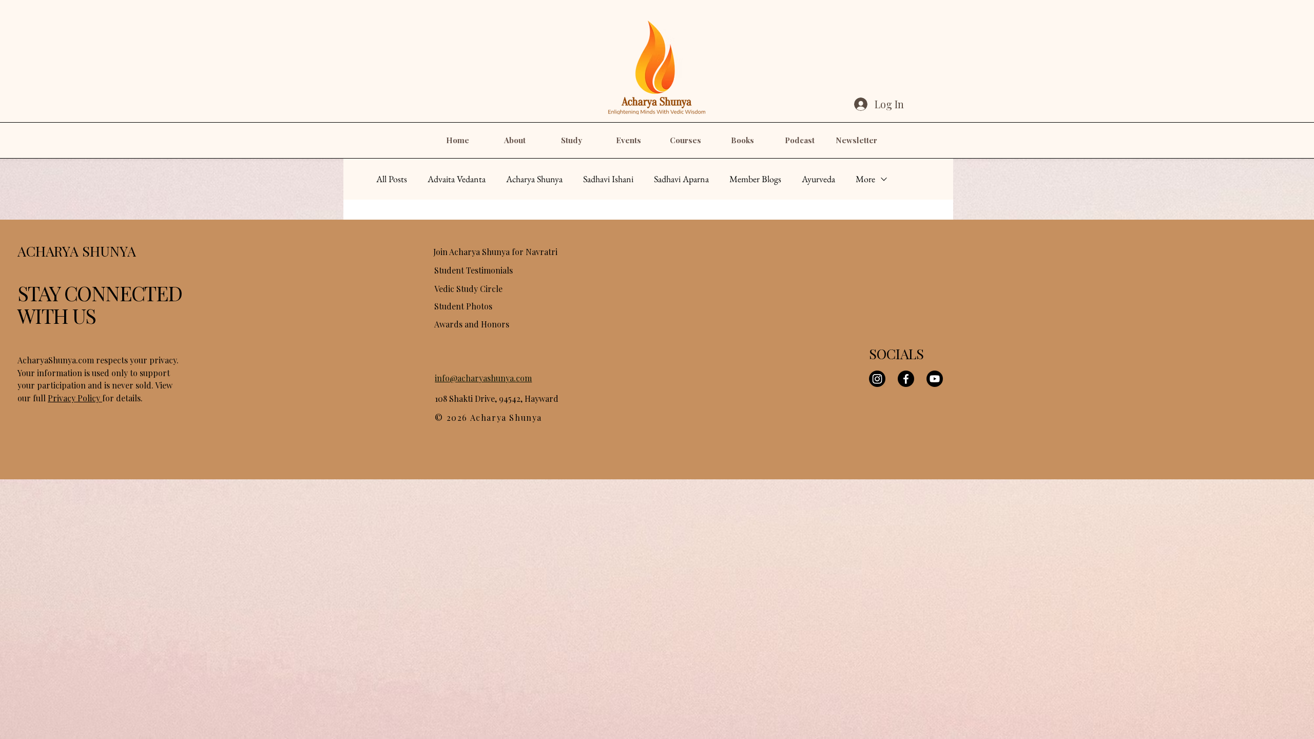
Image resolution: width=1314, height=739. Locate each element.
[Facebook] (906, 379)
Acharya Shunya (534, 179)
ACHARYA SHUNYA (76, 251)
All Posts (391, 179)
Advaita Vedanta (457, 179)
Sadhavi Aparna (681, 179)
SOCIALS (896, 353)
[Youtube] (934, 379)
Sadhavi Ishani (608, 179)
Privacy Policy (75, 398)
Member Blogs (755, 179)
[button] (514, 140)
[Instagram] (877, 379)
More (865, 179)
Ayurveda (818, 179)
